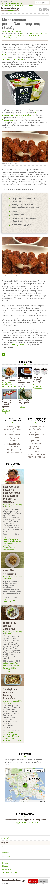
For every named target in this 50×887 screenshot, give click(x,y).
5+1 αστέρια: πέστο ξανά (13, 434)
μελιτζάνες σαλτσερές (12, 59)
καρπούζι (7, 536)
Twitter (40, 9)
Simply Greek (18, 345)
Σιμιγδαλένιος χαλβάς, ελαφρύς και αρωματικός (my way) (36, 448)
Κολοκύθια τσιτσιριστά (9, 572)
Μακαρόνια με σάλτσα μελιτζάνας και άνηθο (36, 427)
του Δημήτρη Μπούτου (11, 31)
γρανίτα (6, 546)
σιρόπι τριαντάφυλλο (9, 739)
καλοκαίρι (16, 536)
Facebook (44, 9)
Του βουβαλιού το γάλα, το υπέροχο (40, 379)
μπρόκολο (7, 665)
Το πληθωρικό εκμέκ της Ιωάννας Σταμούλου (17, 5)
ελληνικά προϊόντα (9, 37)
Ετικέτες (5, 863)
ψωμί (45, 33)
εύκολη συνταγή (9, 668)
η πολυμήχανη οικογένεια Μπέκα (19, 113)
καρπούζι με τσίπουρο (12, 542)
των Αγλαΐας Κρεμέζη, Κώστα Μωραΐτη (8, 384)
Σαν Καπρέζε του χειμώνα (23, 401)
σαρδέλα (13, 663)
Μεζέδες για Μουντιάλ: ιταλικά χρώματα (7, 403)
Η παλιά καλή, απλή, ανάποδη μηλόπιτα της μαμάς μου (36, 435)
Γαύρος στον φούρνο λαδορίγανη (9, 625)
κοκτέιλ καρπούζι (10, 544)
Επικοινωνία (6, 869)
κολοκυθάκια (8, 602)
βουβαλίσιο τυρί (19, 35)
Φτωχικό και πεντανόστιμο (8, 378)
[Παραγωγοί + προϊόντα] (25, 802)
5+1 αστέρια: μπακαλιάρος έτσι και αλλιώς (13, 445)
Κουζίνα (13, 386)
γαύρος (6, 663)
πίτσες (5, 54)
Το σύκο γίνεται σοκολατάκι (11, 3)
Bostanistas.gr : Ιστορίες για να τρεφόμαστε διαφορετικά (10, 9)
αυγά (4, 35)
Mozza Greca (7, 120)
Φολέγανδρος (8, 549)
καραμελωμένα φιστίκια (9, 733)
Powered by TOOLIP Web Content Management (43, 881)
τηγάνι (9, 35)
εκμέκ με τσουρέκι (10, 735)
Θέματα (7, 506)
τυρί (30, 33)
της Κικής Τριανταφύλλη (12, 504)
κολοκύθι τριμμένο (10, 600)
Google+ (47, 9)
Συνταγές (23, 33)
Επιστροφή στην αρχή (10, 872)
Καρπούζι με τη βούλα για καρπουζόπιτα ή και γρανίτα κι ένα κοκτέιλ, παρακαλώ (11, 494)
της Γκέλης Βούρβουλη (6, 410)
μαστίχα (19, 740)
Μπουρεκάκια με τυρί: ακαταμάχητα (25, 379)
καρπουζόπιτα (9, 547)
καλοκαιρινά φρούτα (11, 538)
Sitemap (5, 866)
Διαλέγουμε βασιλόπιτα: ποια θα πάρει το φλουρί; (13, 450)
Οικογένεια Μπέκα (34, 35)
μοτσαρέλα (37, 33)
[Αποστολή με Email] (3, 354)
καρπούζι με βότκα (10, 540)
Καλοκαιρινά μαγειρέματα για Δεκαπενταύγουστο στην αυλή (13, 429)
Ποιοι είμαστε (5, 856)
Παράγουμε (37, 388)
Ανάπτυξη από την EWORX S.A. (33, 881)
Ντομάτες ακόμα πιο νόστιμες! (13, 439)
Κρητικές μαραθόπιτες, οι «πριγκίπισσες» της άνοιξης (36, 455)
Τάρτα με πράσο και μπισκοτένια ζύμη (36, 441)
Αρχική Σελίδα (5, 838)
